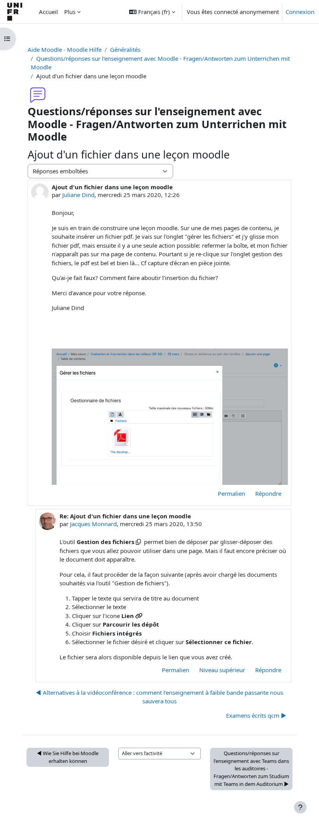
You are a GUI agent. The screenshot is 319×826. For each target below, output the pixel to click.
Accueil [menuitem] (48, 12)
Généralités (125, 49)
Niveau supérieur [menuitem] (222, 670)
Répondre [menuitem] (268, 493)
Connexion (300, 12)
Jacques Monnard (93, 524)
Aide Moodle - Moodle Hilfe (65, 49)
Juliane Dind (78, 195)
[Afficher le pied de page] (300, 807)
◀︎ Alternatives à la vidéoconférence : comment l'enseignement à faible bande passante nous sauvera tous (159, 697)
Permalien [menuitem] (231, 493)
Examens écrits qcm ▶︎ (256, 715)
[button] (152, 11)
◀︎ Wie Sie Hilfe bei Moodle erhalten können (67, 757)
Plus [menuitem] (69, 12)
